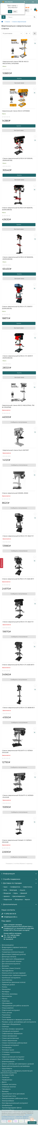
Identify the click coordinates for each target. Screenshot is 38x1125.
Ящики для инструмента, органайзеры (16, 1066)
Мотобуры (5, 992)
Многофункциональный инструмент (15, 1103)
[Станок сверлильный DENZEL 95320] (18, 480)
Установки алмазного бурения (13, 1059)
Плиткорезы (6, 1017)
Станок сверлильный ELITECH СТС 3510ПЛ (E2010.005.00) (17, 307)
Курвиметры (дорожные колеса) (13, 982)
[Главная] (2, 21)
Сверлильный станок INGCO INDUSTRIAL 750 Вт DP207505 (18, 406)
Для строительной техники (11, 961)
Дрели (4, 1082)
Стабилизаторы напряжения (12, 1033)
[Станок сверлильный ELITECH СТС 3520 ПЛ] (19, 523)
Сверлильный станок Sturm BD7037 (16, 450)
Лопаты (4, 987)
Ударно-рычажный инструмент (13, 1057)
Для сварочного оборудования (13, 959)
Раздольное (8, 899)
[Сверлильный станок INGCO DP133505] (18, 98)
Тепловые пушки (8, 1050)
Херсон (27, 899)
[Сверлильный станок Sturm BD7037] (19, 437)
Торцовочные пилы (9, 1096)
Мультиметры (7, 996)
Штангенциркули (8, 1061)
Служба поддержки (11, 879)
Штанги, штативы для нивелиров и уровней (18, 1064)
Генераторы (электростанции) (13, 952)
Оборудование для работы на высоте (15, 1005)
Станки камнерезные (9, 1036)
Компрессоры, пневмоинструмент (14, 975)
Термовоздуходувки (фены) (12, 1108)
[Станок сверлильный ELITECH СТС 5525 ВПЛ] (18, 566)
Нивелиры (6, 1001)
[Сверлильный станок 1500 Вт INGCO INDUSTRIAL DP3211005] (19, 48)
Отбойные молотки (9, 1087)
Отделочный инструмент (11, 1010)
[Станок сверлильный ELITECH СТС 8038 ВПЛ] (19, 694)
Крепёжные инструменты (11, 978)
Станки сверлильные (19, 21)
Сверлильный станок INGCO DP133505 (16, 111)
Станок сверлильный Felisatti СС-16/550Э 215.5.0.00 (17, 841)
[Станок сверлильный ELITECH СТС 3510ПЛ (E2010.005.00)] (18, 293)
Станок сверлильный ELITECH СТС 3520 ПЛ (18, 536)
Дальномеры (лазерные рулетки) (14, 954)
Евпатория (13, 890)
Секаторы (5, 1026)
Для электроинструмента (11, 964)
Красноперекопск (18, 896)
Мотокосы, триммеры (9, 994)
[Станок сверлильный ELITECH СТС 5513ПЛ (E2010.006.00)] (19, 343)
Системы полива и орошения (12, 1029)
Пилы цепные (7, 1012)
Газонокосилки (7, 950)
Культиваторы (7, 980)
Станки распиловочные (10, 1038)
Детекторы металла (9, 957)
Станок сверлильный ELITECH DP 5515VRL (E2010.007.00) (18, 159)
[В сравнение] (35, 43)
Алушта (22, 890)
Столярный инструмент (10, 1045)
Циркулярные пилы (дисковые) (13, 1094)
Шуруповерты (7, 1068)
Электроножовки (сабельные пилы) (15, 1098)
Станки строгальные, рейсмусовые (14, 1043)
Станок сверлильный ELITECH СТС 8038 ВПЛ (19, 707)
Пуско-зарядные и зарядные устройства (16, 1019)
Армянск (7, 896)
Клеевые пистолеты (9, 1084)
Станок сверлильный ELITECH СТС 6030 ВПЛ (18, 665)
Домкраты (5, 966)
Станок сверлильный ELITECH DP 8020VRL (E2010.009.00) (18, 258)
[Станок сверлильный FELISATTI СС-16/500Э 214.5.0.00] (19, 782)
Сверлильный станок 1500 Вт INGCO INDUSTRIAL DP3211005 (16, 62)
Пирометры (6, 1015)
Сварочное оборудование (11, 1024)
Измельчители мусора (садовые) (14, 973)
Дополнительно (10, 904)
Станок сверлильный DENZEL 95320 (15, 493)
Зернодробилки (8, 971)
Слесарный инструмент (10, 1031)
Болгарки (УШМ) (8, 1075)
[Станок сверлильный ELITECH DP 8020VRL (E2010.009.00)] (19, 244)
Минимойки (6, 989)
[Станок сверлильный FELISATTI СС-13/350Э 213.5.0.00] (18, 737)
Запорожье (19, 899)
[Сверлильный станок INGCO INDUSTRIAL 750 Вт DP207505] (18, 392)
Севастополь (27, 887)
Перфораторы (7, 1080)
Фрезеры (5, 1091)
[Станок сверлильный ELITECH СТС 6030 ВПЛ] (18, 651)
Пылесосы (5, 1077)
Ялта (5, 890)
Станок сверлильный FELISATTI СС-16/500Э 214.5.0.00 (18, 796)
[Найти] (34, 17)
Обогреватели (7, 1003)
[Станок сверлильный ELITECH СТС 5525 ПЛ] (19, 608)
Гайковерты (6, 1089)
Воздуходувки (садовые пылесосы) (14, 947)
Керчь (15, 893)
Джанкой (23, 893)
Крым (6, 887)
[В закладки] (35, 39)
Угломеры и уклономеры (11, 1052)
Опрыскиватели (8, 1008)
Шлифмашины (7, 1105)
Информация (9, 874)
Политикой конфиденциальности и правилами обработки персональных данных (16, 1116)
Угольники (6, 1054)
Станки (7, 21)
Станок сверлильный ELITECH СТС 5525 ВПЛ (18, 579)
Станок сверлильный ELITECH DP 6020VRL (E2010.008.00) (17, 209)
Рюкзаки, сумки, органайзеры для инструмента (19, 1022)
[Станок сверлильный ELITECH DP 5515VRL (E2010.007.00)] (19, 145)
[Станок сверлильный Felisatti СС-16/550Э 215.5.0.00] (18, 827)
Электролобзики (8, 1101)
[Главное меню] (24, 2)
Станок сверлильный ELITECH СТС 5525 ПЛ (18, 622)
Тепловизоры (7, 1047)
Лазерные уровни (8, 985)
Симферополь (15, 887)
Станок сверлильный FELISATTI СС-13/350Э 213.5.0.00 (17, 751)
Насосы (4, 998)
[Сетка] (35, 33)
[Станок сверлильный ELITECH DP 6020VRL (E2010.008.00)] (18, 194)
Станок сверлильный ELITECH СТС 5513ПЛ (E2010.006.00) (18, 357)
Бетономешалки (8, 945)
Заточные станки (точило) (11, 968)
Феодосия (7, 893)
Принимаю (32, 1122)
